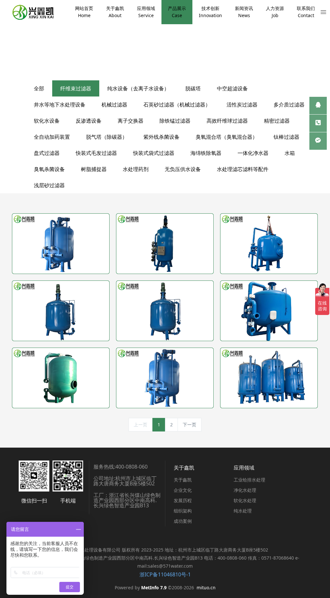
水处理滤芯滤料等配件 (242, 169)
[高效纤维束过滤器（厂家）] (165, 310)
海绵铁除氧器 (205, 153)
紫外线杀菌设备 (161, 136)
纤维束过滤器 (75, 88)
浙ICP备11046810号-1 (165, 574)
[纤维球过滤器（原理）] (165, 243)
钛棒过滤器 (286, 136)
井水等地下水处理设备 (59, 104)
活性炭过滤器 (242, 104)
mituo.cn (206, 587)
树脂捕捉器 (94, 169)
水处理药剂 (136, 169)
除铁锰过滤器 (175, 120)
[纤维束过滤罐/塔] (165, 378)
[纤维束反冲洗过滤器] (61, 378)
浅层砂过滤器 (49, 185)
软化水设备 (47, 120)
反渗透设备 (89, 120)
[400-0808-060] (318, 123)
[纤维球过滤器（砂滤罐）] (61, 310)
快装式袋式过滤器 (153, 153)
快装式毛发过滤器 (96, 153)
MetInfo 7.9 (154, 587)
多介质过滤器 (289, 104)
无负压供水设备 (183, 169)
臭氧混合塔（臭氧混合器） (226, 136)
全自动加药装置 (52, 136)
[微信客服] (318, 141)
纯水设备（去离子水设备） (138, 88)
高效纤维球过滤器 (227, 120)
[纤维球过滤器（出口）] (61, 243)
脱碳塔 (193, 88)
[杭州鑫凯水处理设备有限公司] (33, 12)
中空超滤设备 (232, 88)
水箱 (290, 153)
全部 (39, 88)
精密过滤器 (277, 120)
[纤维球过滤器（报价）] (269, 243)
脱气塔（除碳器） (106, 136)
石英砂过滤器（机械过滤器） (176, 104)
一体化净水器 (253, 153)
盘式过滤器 (47, 153)
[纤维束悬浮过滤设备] (269, 378)
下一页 (189, 424)
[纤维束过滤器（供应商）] (269, 310)
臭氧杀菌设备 (49, 169)
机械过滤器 (114, 104)
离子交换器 (130, 120)
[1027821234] (318, 105)
